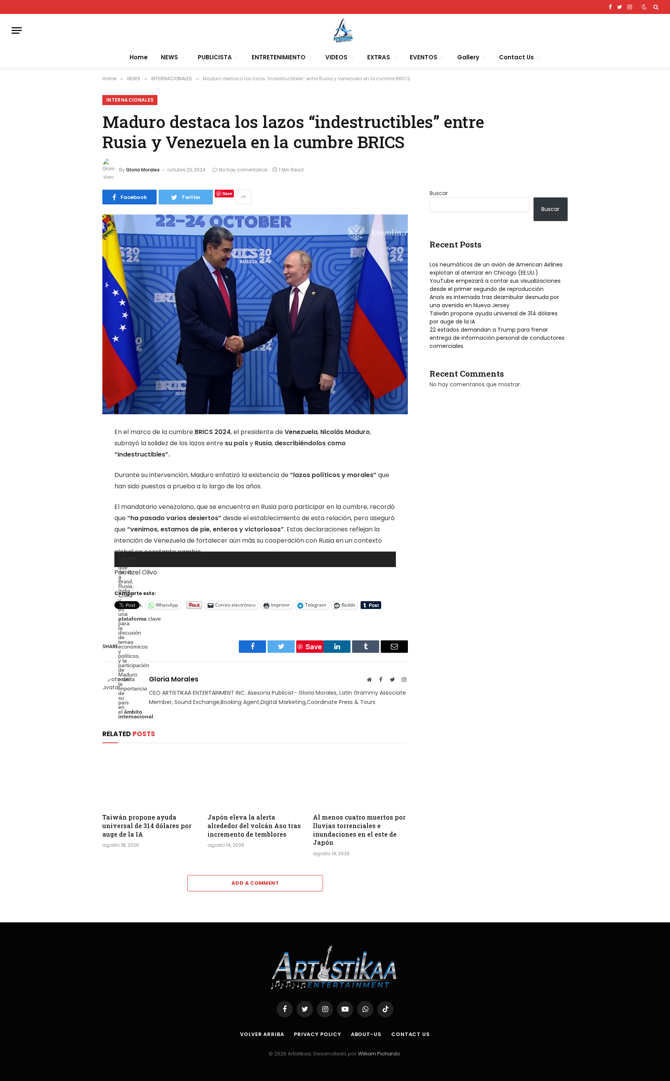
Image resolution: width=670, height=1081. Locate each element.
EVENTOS (423, 57)
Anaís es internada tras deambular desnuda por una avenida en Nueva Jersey (494, 301)
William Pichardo (379, 1053)
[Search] (655, 7)
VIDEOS (336, 57)
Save (227, 193)
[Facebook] (75, 452)
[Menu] (17, 30)
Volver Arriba (262, 1034)
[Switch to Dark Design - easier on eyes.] (644, 7)
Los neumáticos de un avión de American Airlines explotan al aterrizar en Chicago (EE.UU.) (496, 269)
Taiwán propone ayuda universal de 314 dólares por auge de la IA (147, 825)
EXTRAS (378, 57)
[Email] (75, 520)
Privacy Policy (317, 1034)
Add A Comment (255, 883)
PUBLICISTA (215, 57)
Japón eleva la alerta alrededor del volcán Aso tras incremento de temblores (254, 825)
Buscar (439, 193)
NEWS (169, 57)
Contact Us (516, 57)
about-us (366, 1034)
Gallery (468, 57)
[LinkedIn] (75, 492)
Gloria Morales (143, 169)
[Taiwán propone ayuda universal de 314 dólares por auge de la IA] (149, 780)
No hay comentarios (243, 169)
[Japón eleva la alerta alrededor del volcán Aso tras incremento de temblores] (254, 780)
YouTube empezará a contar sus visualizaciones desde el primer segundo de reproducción (495, 285)
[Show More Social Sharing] (243, 197)
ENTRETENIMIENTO (279, 57)
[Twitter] (75, 472)
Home (139, 57)
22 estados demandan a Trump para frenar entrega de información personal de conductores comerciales (497, 338)
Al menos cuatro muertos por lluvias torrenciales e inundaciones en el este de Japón (359, 829)
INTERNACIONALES (130, 100)
